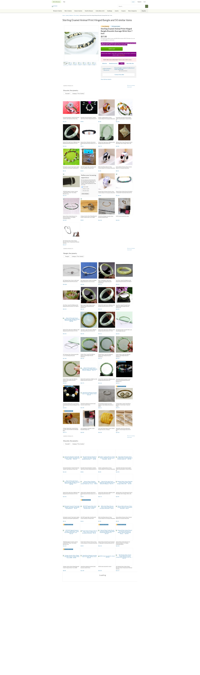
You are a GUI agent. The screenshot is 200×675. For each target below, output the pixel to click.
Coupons (123, 11)
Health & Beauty (89, 11)
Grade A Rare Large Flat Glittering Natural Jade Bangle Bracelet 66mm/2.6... (105, 355)
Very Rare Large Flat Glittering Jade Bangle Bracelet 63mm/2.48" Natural (123, 281)
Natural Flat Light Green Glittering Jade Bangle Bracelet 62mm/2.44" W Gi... (106, 330)
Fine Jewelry (76, 15)
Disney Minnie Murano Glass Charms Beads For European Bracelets (124, 167)
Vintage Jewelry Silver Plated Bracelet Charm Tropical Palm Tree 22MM (89, 217)
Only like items (86, 190)
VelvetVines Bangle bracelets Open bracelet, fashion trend (105, 217)
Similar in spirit (86, 188)
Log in (133, 1)
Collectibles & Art (100, 11)
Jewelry (117, 11)
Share (122, 63)
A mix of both (85, 186)
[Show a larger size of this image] (66, 63)
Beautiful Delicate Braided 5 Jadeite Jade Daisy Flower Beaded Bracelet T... (89, 118)
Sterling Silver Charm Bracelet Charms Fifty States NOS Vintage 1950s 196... (124, 143)
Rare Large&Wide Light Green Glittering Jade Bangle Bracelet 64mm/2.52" (104, 281)
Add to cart (112, 49)
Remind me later (113, 63)
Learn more (122, 55)
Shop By (144, 11)
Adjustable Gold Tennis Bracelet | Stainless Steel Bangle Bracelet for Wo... (123, 429)
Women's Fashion (57, 11)
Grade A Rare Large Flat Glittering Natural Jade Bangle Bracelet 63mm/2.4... (123, 355)
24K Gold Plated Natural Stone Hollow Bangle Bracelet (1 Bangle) (106, 429)
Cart (145, 1)
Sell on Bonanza (56, 1)
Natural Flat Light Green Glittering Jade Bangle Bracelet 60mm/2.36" (106, 143)
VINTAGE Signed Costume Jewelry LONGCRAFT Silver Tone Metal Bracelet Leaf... (70, 192)
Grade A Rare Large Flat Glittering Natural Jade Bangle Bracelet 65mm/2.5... (88, 355)
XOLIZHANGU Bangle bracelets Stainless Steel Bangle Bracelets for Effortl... (105, 405)
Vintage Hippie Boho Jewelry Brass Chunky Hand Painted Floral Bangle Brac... (70, 429)
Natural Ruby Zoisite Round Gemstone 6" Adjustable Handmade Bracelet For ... (124, 192)
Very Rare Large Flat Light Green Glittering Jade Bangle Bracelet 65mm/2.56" (123, 306)
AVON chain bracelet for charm (122, 216)
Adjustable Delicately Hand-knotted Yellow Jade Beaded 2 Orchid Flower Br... (124, 119)
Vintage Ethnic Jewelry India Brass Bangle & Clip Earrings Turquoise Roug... (123, 405)
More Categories (132, 11)
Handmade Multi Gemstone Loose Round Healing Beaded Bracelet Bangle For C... (123, 380)
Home (63, 15)
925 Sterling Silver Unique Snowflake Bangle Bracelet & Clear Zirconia (88, 281)
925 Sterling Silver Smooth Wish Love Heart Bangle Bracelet (124, 330)
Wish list (104, 63)
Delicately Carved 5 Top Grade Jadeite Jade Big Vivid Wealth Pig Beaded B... (71, 167)
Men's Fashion (68, 11)
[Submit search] (146, 6)
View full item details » (106, 79)
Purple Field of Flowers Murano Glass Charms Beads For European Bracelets (106, 192)
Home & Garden (78, 11)
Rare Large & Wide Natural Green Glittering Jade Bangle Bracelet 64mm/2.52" (88, 306)
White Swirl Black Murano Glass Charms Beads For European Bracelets (106, 167)
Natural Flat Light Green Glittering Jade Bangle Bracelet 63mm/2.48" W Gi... (106, 306)
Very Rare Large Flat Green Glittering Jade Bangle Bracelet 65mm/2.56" (88, 330)
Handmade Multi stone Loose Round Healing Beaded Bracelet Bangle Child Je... (71, 405)
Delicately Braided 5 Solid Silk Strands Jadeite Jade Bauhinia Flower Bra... (71, 118)
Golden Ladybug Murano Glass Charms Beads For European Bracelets (106, 118)
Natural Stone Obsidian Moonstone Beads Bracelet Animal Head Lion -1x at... (88, 143)
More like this (130, 63)
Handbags (109, 11)
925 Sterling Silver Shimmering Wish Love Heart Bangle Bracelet (71, 355)
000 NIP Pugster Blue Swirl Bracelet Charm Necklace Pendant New (88, 167)
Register (139, 1)
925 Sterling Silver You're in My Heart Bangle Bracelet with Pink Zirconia (71, 281)
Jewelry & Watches (69, 15)
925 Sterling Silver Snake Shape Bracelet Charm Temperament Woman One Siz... (71, 242)
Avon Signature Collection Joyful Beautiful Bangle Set (87, 429)
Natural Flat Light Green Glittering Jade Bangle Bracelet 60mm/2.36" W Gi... (71, 143)
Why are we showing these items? (131, 86)
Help (64, 1)
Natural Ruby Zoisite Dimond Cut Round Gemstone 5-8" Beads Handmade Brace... (70, 217)
